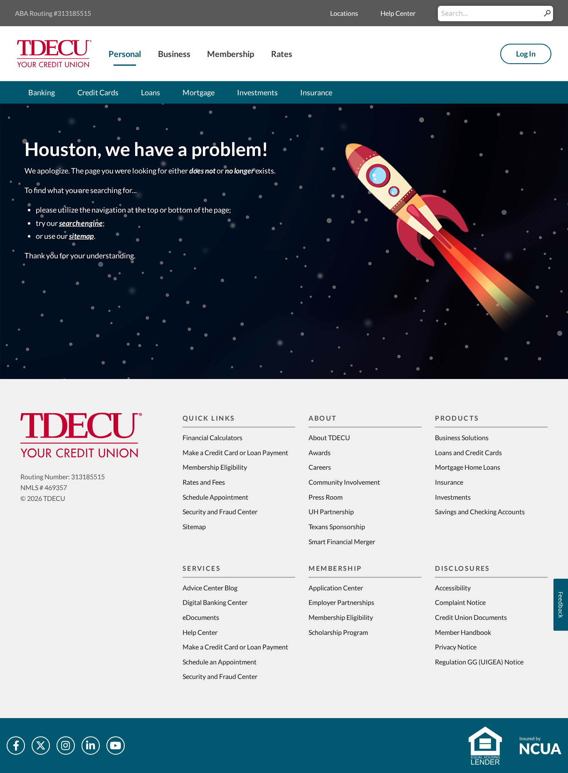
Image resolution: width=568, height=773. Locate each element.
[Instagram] (66, 745)
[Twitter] (41, 745)
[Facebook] (16, 745)
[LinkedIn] (90, 745)
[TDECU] (81, 435)
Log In (526, 53)
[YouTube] (115, 745)
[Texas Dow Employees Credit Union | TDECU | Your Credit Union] (54, 52)
